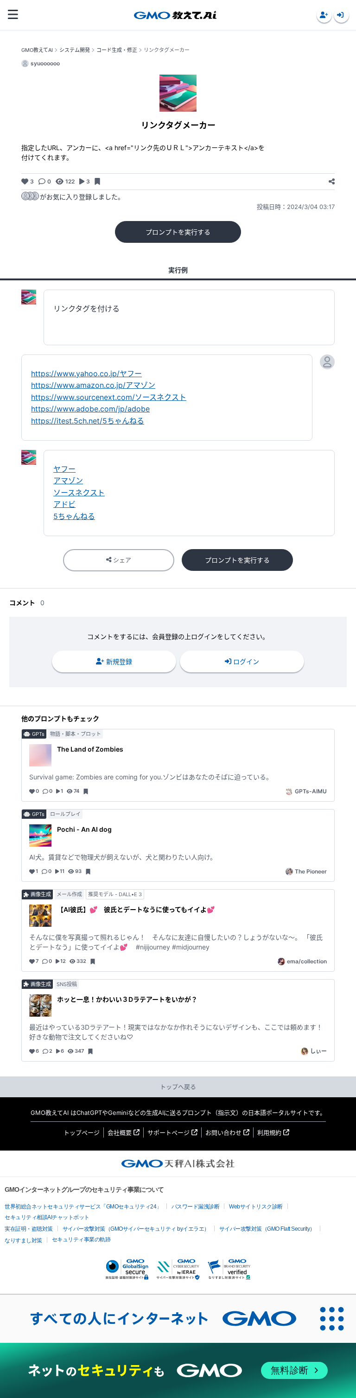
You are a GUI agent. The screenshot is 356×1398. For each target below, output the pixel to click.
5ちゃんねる (74, 516)
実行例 (178, 270)
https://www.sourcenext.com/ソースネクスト (108, 397)
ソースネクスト (79, 492)
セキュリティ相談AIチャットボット (47, 1217)
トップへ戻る (178, 1086)
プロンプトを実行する (178, 232)
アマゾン (68, 480)
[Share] (332, 181)
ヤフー (64, 469)
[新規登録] (324, 15)
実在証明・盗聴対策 (29, 1229)
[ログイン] (341, 15)
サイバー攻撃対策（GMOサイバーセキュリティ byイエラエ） (136, 1229)
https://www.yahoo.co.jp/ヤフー (86, 373)
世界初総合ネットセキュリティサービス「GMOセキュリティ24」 (83, 1206)
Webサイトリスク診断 (256, 1206)
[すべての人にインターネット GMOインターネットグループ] (154, 1319)
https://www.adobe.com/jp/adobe (90, 408)
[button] (324, 15)
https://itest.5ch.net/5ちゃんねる (87, 420)
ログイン (246, 661)
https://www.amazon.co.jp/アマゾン (93, 385)
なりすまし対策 (23, 1240)
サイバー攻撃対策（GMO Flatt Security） (267, 1229)
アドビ (64, 504)
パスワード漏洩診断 (196, 1206)
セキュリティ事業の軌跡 (81, 1239)
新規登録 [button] (119, 661)
